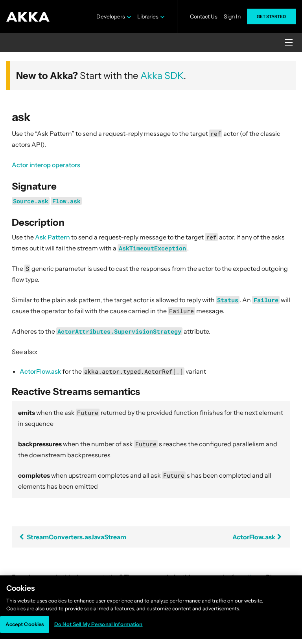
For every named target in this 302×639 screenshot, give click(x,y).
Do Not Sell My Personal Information (98, 624)
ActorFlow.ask (40, 371)
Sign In (232, 16)
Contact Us (203, 16)
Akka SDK (162, 75)
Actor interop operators (46, 165)
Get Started (271, 16)
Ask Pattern (52, 237)
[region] (151, 607)
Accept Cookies (25, 624)
